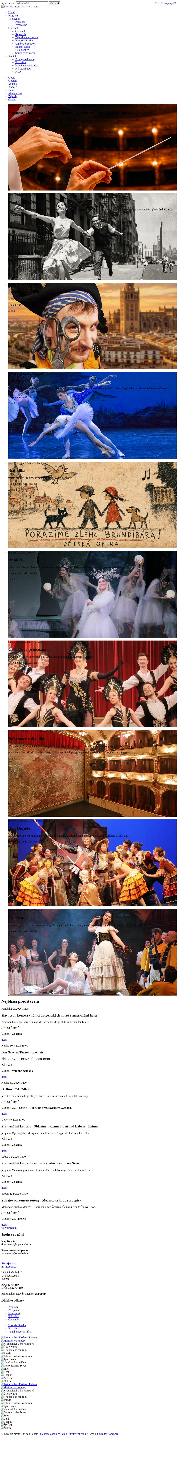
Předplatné (21, 24)
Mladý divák (15, 93)
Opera (11, 77)
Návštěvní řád (23, 68)
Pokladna (20, 21)
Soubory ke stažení (25, 52)
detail (4, 1039)
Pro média (20, 62)
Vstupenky (14, 1313)
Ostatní (12, 99)
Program (13, 1306)
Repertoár (20, 34)
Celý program (9, 1227)
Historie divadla (24, 40)
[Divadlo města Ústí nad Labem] (19, 6)
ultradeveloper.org (108, 1433)
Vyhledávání (8, 3)
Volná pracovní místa (26, 65)
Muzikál (12, 83)
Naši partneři (22, 49)
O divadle (20, 31)
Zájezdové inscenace (26, 37)
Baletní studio (22, 46)
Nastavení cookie (78, 1433)
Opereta (12, 80)
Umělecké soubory (25, 43)
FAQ (18, 71)
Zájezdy (12, 96)
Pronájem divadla (24, 59)
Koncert (12, 86)
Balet (11, 90)
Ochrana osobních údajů (53, 1433)
